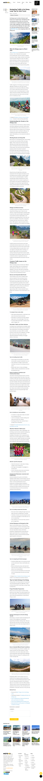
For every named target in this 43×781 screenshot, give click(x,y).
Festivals (33, 760)
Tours (14, 2)
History (32, 762)
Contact (18, 2)
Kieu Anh (6, 10)
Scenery (33, 757)
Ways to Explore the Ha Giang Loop (21, 576)
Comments (12, 709)
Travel (32, 755)
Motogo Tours (7, 3)
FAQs (27, 2)
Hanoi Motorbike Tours (21, 760)
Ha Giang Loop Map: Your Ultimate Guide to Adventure (36, 744)
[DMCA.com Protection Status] (6, 772)
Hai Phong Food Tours (21, 765)
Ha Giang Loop (14, 52)
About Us (23, 3)
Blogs (30, 2)
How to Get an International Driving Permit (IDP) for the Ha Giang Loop (26, 733)
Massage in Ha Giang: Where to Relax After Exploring (35, 15)
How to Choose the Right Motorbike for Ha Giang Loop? (35, 732)
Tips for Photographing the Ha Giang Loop (20, 701)
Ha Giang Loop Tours (20, 756)
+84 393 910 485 (9, 768)
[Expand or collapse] (29, 15)
